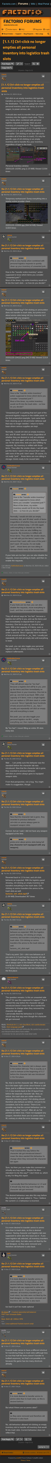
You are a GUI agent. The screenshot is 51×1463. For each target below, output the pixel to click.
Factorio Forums (23, 21)
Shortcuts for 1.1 (13, 1025)
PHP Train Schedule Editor (11, 1314)
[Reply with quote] (43, 76)
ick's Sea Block (24, 1025)
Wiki (33, 4)
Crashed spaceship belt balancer (24, 1312)
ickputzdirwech (12, 977)
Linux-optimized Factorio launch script (19, 1324)
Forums (23, 3)
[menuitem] (11, 29)
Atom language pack (14, 1027)
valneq (9, 235)
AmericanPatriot (19, 602)
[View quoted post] (25, 258)
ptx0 (8, 1253)
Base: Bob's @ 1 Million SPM (12, 1319)
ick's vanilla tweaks (38, 1025)
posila (3, 1207)
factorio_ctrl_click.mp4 (16, 894)
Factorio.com (9, 4)
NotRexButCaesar (13, 466)
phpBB (18, 1458)
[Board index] (23, 12)
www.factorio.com (11, 25)
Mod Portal (43, 4)
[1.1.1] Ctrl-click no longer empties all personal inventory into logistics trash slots (26, 50)
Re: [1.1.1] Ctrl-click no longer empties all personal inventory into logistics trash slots (22, 190)
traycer (3, 74)
